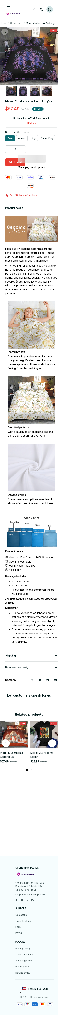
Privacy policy (22, 948)
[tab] (27, 770)
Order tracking (23, 921)
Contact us (21, 914)
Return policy (22, 966)
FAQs (18, 927)
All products (16, 23)
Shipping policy (23, 960)
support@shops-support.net (30, 894)
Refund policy (22, 972)
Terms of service (24, 954)
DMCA (18, 933)
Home (3, 23)
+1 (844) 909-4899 (25, 890)
